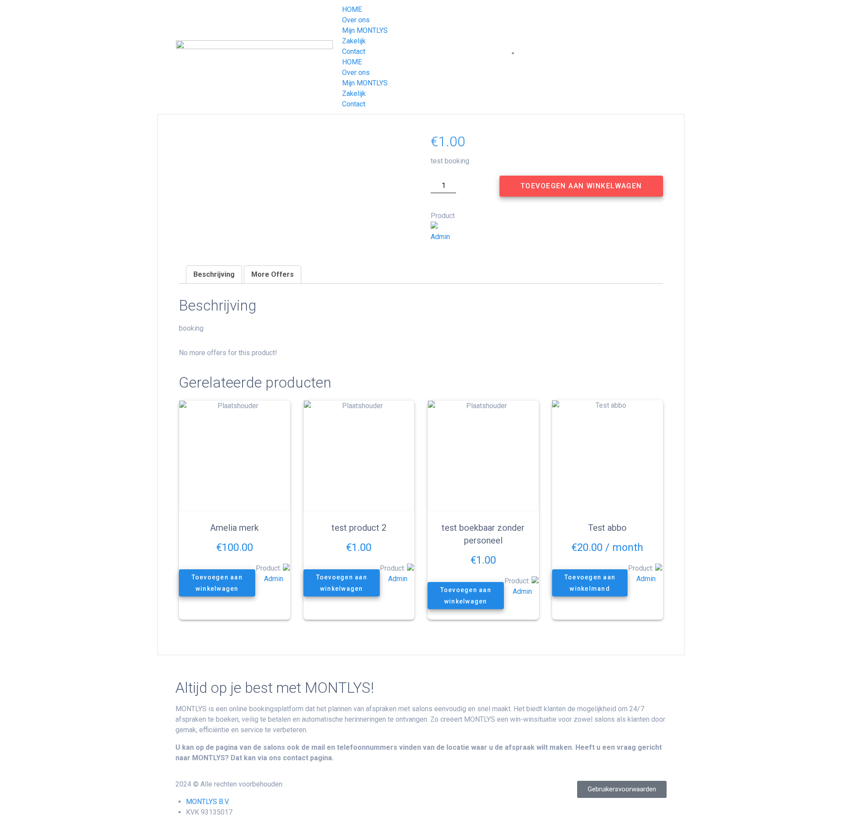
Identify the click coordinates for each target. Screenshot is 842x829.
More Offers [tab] (272, 274)
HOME (352, 9)
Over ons (356, 20)
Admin (440, 237)
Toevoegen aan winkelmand (589, 583)
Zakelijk (354, 41)
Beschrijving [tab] (214, 274)
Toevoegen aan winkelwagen (581, 186)
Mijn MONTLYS (365, 30)
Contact (353, 51)
